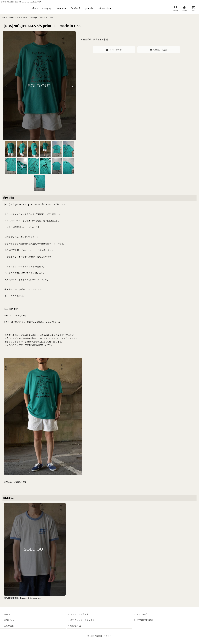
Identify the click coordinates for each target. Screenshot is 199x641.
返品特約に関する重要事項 (95, 39)
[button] (175, 8)
